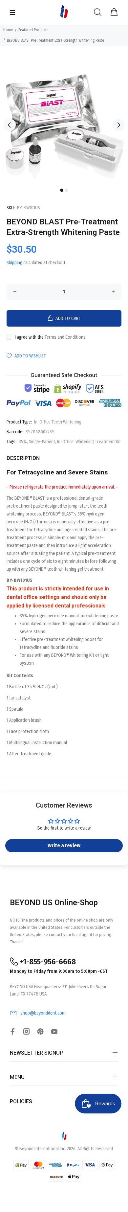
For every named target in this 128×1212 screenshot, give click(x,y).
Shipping (14, 262)
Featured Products (33, 30)
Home (8, 30)
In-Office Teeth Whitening (57, 422)
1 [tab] (61, 190)
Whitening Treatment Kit (98, 442)
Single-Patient (42, 442)
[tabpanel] (64, 121)
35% (23, 442)
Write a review (64, 845)
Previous (9, 125)
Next (118, 125)
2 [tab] (66, 190)
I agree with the (50, 337)
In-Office (65, 442)
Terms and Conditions (65, 337)
